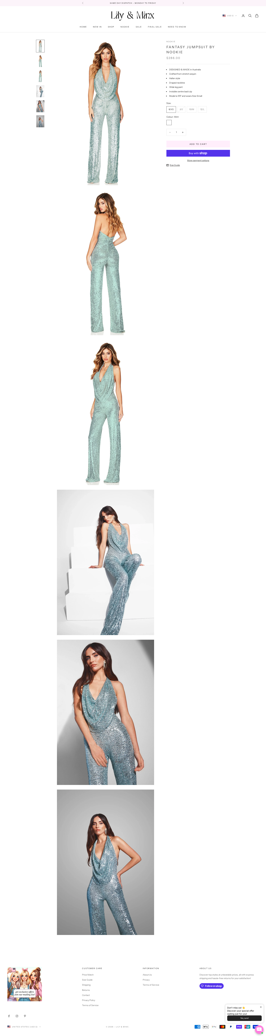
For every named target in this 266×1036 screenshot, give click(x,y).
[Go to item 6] (40, 121)
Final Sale (155, 27)
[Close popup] (261, 1007)
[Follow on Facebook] (8, 1016)
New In (97, 27)
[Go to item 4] (40, 91)
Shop (111, 27)
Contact (86, 995)
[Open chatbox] (259, 1029)
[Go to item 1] (40, 46)
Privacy (146, 979)
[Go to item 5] (40, 106)
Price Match (88, 974)
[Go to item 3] (40, 76)
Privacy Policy (88, 1000)
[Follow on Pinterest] (24, 1016)
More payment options (198, 160)
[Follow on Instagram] (16, 1016)
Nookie (125, 27)
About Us (147, 974)
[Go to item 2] (40, 61)
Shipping (86, 984)
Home (83, 27)
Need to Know (177, 27)
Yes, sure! (244, 1018)
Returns (86, 990)
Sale (139, 27)
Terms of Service (90, 1005)
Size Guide (175, 165)
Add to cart (198, 144)
